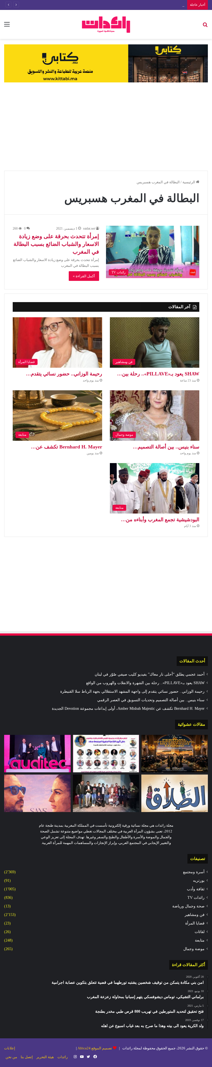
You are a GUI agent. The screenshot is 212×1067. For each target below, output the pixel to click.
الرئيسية (189, 182)
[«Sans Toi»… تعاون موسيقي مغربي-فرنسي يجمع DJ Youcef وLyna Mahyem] (37, 793)
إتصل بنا (27, 1057)
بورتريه (199, 880)
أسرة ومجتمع (194, 872)
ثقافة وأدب (196, 889)
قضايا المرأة (195, 923)
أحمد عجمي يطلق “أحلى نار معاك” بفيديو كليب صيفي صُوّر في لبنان (150, 674)
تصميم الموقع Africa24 (95, 1048)
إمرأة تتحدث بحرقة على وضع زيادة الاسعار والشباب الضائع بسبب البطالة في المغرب (56, 244)
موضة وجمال (194, 949)
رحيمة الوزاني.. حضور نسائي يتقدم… (64, 374)
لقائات (200, 932)
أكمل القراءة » (84, 276)
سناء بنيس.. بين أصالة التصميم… (166, 447)
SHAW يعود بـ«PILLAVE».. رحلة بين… (158, 374)
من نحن (11, 1057)
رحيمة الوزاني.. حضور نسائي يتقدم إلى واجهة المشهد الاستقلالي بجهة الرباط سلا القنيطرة (132, 691)
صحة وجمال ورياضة (188, 906)
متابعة (200, 940)
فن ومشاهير (195, 915)
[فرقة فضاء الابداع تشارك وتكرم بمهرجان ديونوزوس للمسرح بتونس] (106, 793)
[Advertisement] (106, 126)
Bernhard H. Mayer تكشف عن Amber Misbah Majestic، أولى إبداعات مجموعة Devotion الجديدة (128, 708)
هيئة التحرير (45, 1057)
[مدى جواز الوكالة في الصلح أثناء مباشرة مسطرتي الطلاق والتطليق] (174, 793)
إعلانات (9, 1048)
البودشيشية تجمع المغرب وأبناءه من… (160, 519)
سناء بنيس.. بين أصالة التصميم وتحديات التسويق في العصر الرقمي (134, 5)
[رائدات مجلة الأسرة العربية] (106, 24)
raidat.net (89, 228)
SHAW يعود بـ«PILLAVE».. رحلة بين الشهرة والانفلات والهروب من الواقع (145, 683)
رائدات (62, 1057)
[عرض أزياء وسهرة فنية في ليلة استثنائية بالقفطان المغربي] (174, 753)
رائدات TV (196, 898)
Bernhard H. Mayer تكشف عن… (66, 447)
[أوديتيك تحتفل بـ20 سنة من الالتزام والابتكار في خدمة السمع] (37, 753)
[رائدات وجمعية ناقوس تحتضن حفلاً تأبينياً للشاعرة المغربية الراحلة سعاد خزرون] (106, 753)
